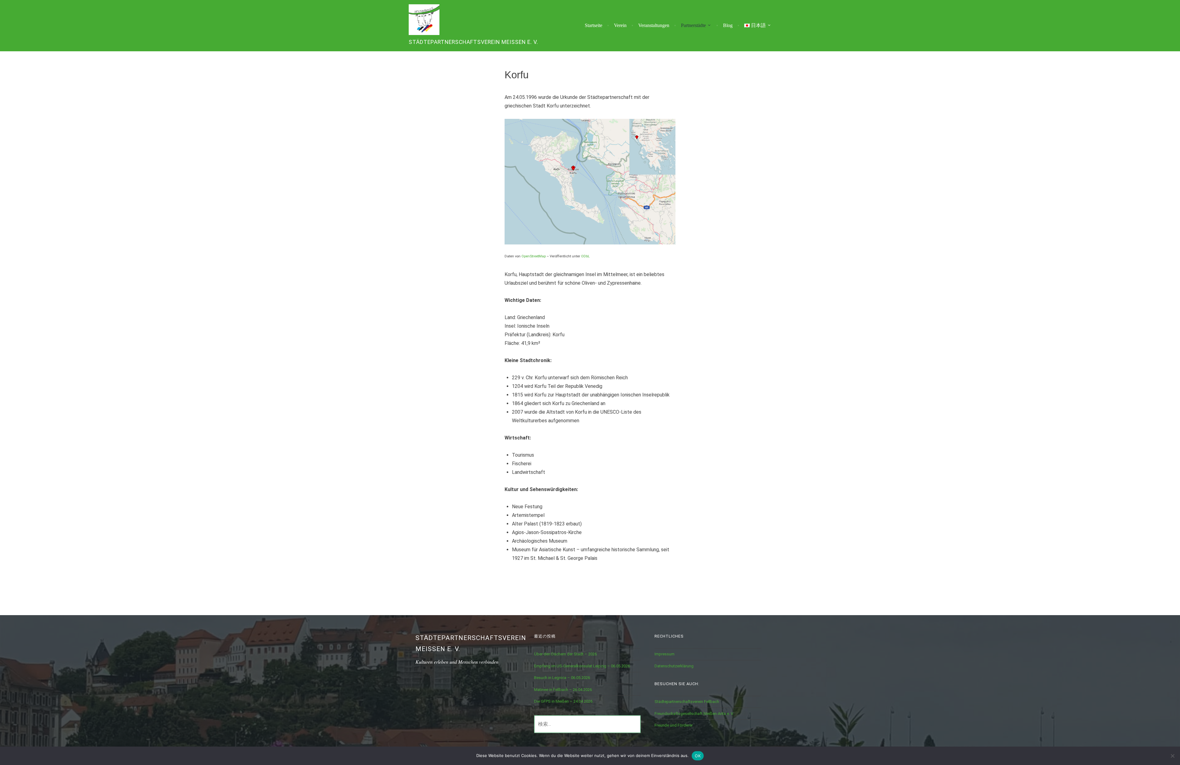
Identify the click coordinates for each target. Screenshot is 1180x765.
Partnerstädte (693, 25)
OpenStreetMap (533, 256)
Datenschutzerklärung (674, 666)
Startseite (593, 25)
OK (698, 755)
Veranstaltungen (653, 25)
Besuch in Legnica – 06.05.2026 (562, 677)
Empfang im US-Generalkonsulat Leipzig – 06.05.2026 (582, 666)
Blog (728, 25)
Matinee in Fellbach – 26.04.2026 (563, 689)
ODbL (585, 256)
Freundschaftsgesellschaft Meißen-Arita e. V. (694, 713)
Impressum (665, 654)
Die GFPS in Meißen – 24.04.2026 (563, 701)
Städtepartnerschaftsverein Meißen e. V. (473, 42)
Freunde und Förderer (674, 725)
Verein (620, 25)
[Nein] (1172, 756)
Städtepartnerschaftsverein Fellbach (687, 701)
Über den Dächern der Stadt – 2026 (565, 654)
